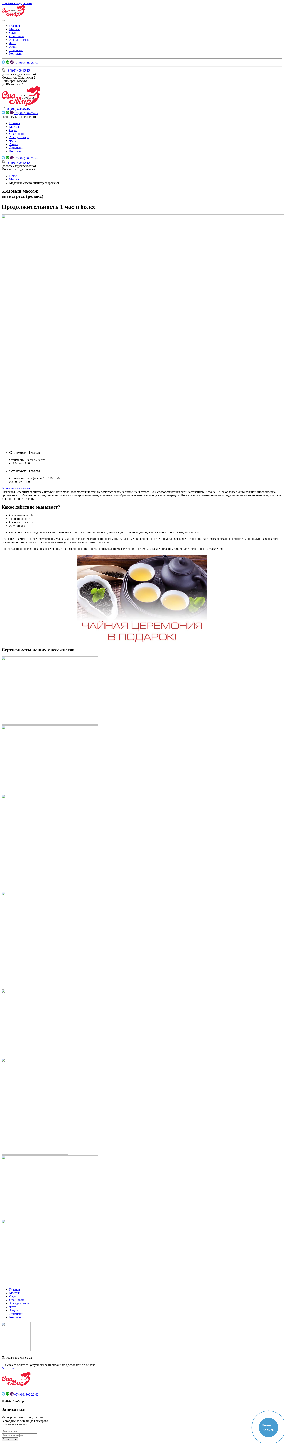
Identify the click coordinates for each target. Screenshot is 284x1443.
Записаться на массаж (16, 488)
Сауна (13, 32)
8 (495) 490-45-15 (18, 70)
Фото (12, 43)
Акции (13, 46)
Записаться (10, 1439)
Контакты (15, 53)
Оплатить (8, 1368)
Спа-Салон (16, 36)
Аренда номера (19, 39)
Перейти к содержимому (18, 3)
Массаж (14, 29)
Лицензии (16, 50)
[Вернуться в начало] (13, 15)
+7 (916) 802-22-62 (26, 62)
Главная (14, 25)
